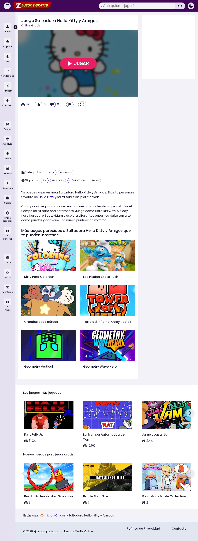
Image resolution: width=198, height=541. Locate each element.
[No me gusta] (52, 104)
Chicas (50, 172)
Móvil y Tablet (77, 180)
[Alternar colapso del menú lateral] (15, 27)
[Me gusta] (38, 104)
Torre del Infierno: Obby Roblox (107, 322)
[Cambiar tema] (191, 6)
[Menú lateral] (7, 6)
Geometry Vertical (38, 366)
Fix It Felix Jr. (33, 434)
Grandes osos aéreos (41, 322)
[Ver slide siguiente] (190, 413)
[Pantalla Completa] (82, 104)
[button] (69, 104)
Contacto (179, 529)
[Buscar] (180, 6)
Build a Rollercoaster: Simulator (48, 496)
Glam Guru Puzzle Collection (164, 496)
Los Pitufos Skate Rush (100, 277)
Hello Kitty (58, 180)
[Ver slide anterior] (23, 413)
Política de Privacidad (143, 529)
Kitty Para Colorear (39, 277)
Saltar (95, 180)
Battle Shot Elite (95, 496)
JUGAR (81, 63)
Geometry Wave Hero (100, 366)
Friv (45, 180)
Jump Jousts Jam (156, 434)
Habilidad (66, 172)
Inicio (48, 515)
